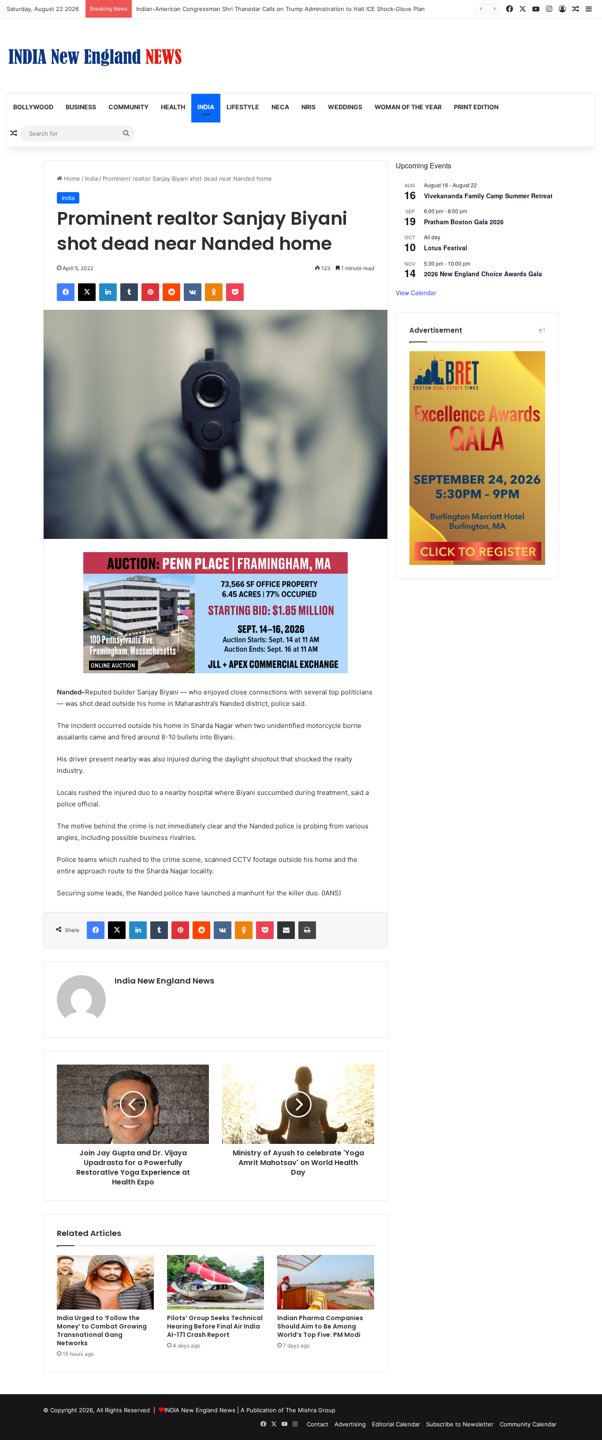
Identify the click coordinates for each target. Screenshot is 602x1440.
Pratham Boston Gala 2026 (464, 221)
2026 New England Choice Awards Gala (483, 273)
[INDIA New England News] (95, 56)
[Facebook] (65, 292)
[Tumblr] (129, 292)
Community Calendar (528, 1424)
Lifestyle (243, 107)
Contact (317, 1424)
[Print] (307, 930)
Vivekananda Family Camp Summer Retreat (488, 195)
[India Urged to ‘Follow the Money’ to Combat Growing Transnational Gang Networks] (105, 1282)
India (205, 107)
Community (128, 107)
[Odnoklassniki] (214, 292)
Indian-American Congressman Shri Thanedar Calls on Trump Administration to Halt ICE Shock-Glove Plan (280, 8)
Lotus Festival (445, 247)
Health (173, 107)
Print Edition (476, 107)
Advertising (350, 1424)
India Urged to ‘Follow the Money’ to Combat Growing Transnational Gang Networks (102, 1330)
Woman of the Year (408, 107)
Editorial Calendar (396, 1424)
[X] (87, 292)
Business (81, 107)
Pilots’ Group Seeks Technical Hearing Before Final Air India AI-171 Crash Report (215, 1326)
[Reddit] (171, 292)
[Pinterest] (150, 292)
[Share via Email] (286, 930)
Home (71, 178)
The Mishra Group (310, 1410)
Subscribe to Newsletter (460, 1424)
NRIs (308, 107)
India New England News (164, 980)
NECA (280, 107)
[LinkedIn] (108, 292)
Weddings (345, 107)
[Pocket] (235, 292)
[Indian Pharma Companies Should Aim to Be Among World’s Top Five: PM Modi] (325, 1282)
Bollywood (33, 107)
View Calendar (416, 292)
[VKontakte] (192, 292)
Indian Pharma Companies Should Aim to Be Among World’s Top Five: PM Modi (320, 1326)
